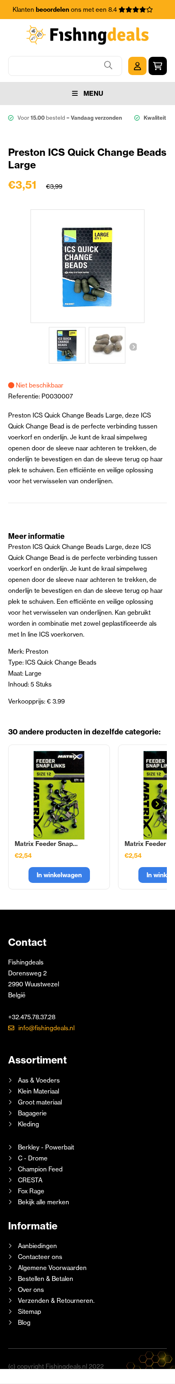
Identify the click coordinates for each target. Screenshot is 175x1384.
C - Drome (33, 1158)
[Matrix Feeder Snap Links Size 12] (59, 795)
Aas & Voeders (39, 1080)
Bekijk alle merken (43, 1202)
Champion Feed (40, 1169)
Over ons (31, 1290)
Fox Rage (31, 1191)
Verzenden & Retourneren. (56, 1300)
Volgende (133, 346)
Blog (23, 1322)
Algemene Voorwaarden (52, 1268)
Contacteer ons (40, 1257)
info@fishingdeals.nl (46, 1028)
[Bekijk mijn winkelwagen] (158, 66)
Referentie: (25, 396)
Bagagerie (32, 1113)
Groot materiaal (40, 1102)
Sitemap (29, 1311)
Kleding (28, 1124)
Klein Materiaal (38, 1091)
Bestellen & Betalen (45, 1279)
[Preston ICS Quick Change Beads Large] (67, 345)
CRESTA (30, 1180)
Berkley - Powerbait (46, 1147)
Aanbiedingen (37, 1246)
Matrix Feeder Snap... (46, 844)
